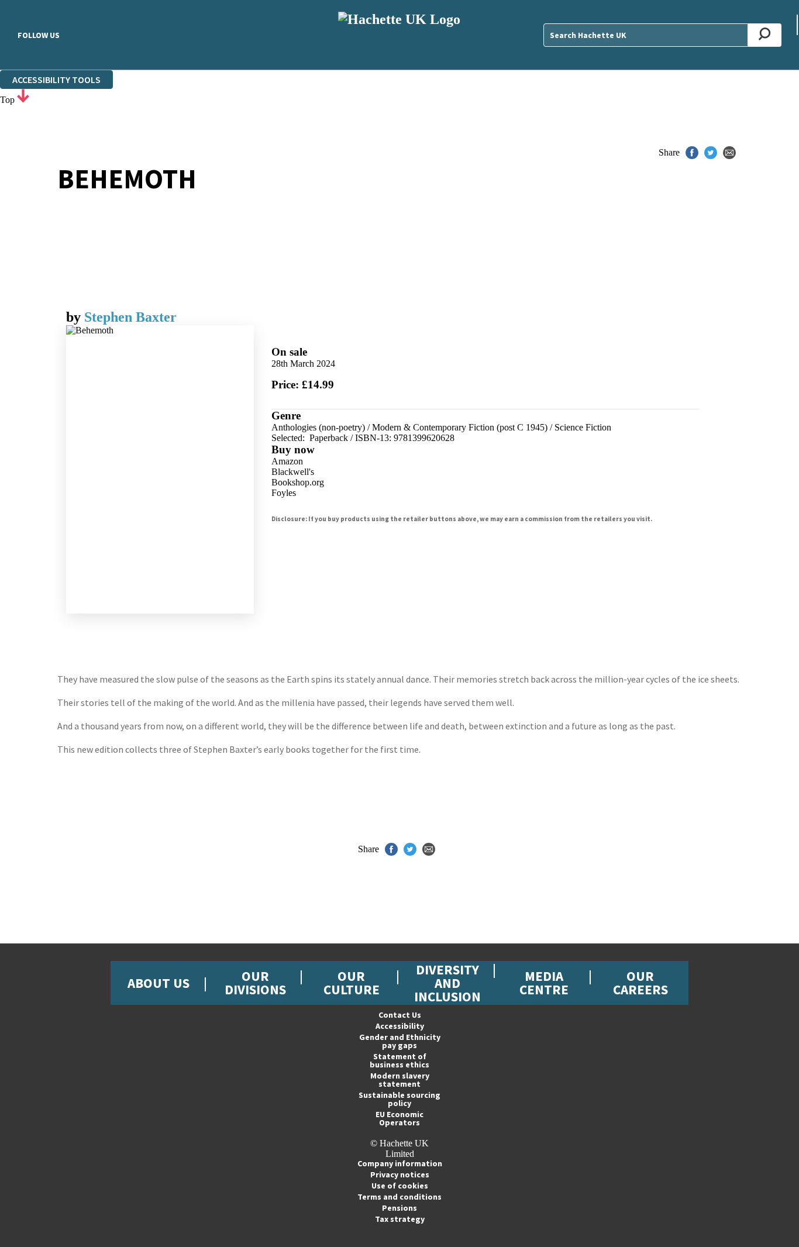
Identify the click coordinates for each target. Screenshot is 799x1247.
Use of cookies (399, 1185)
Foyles (283, 493)
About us (159, 983)
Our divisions (255, 982)
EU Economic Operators (399, 1118)
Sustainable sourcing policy (399, 1099)
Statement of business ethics (399, 1060)
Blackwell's (292, 472)
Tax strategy (400, 1219)
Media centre (544, 982)
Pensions (399, 1208)
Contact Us (399, 1015)
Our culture (351, 982)
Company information (399, 1163)
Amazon (287, 461)
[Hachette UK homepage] (399, 35)
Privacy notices (399, 1174)
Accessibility (400, 1026)
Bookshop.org (297, 482)
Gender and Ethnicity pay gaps (399, 1041)
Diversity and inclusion (447, 983)
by (75, 317)
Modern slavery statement (399, 1079)
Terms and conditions (399, 1196)
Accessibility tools (56, 79)
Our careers (640, 982)
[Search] (764, 35)
